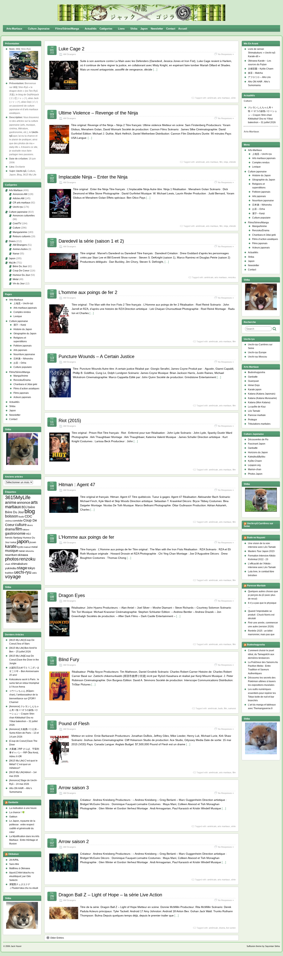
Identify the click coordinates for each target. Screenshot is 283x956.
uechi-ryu (22, 572)
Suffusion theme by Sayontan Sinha (263, 946)
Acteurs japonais (22, 397)
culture (21, 524)
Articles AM (18, 198)
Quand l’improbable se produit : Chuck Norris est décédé (261, 615)
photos (12, 558)
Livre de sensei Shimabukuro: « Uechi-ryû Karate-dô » (261, 53)
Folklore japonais (22, 345)
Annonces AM (20, 194)
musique (11, 551)
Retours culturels (21, 236)
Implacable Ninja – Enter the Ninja (93, 177)
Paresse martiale (257, 415)
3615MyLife (17, 497)
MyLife (12, 262)
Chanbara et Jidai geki (25, 384)
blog (29, 511)
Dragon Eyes (72, 595)
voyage (13, 576)
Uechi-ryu (18, 207)
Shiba (133, 28)
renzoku (232, 277)
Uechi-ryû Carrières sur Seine (258, 525)
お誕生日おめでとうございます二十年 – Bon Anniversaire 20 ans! (24, 671)
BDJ (25, 507)
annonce (23, 503)
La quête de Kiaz (257, 406)
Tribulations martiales (259, 424)
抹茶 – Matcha (255, 73)
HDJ (28, 534)
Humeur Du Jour (21, 275)
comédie (17, 520)
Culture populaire (22, 367)
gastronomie (15, 533)
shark (7, 564)
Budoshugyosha (256, 372)
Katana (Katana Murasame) (262, 398)
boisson (11, 516)
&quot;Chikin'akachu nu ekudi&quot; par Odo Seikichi (21, 876)
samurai (232, 708)
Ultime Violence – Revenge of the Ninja (98, 112)
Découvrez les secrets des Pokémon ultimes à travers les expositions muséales (262, 681)
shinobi (232, 162)
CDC (28, 516)
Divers (12, 241)
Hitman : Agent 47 (77, 484)
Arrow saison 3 (74, 787)
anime (10, 502)
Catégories (106, 28)
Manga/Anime (20, 375)
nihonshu (29, 551)
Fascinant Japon (256, 443)
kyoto (20, 546)
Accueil (182, 28)
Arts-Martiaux (14, 28)
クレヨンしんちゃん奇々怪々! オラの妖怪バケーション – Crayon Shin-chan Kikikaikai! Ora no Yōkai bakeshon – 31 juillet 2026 (262, 115)
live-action (231, 928)
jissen (32, 542)
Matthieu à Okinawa (19, 868)
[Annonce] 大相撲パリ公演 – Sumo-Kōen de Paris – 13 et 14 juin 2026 (24, 733)
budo (220, 708)
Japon (144, 28)
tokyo (31, 568)
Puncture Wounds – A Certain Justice (96, 356)
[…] (155, 69)
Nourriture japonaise (24, 354)
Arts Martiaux (16, 190)
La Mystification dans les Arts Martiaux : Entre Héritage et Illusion (24, 840)
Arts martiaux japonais (25, 308)
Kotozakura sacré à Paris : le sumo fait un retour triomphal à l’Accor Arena (24, 683)
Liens (121, 28)
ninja (226, 162)
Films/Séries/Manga (67, 28)
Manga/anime (20, 232)
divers (30, 525)
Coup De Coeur (21, 270)
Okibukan (13, 854)
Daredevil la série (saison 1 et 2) (91, 241)
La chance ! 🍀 (17, 812)
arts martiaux (224, 98)
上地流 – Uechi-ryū (23, 303)
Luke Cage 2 (71, 48)
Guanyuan (253, 381)
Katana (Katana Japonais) (261, 393)
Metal (15, 279)
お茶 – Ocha (19, 363)
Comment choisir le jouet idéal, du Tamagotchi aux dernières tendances (261, 654)
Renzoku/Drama (22, 380)
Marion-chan (254, 469)
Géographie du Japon (24, 333)
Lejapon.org (254, 465)
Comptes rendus (22, 312)
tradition (9, 573)
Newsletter (157, 28)
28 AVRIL (14, 860)
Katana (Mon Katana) (259, 402)
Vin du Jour (19, 283)
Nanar (16, 253)
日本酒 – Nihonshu (23, 358)
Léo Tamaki (254, 411)
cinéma (8, 521)
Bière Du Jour (20, 266)
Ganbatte (13, 802)
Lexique (17, 316)
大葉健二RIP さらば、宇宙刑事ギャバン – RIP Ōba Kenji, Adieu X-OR (24, 753)
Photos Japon (255, 473)
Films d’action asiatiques (26, 388)
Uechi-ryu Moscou (257, 356)
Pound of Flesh (74, 723)
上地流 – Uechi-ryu (262, 154)
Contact (170, 28)
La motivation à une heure (23, 808)
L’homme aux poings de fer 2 (88, 292)
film (221, 162)
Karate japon (254, 389)
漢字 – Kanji (19, 324)
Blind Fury (69, 659)
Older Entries (57, 938)
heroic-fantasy (13, 537)
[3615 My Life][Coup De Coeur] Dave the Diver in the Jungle (24, 660)
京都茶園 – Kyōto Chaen (260, 68)
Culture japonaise (38, 28)
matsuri (27, 547)
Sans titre (14, 864)
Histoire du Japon (22, 329)
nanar (22, 551)
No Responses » (226, 54)
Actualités (90, 28)
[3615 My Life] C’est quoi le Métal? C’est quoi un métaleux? (23, 764)
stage (22, 568)
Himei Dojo (254, 385)
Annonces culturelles (24, 215)
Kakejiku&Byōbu (256, 456)
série (233, 98)
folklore (26, 529)
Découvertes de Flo (258, 439)
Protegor (252, 419)
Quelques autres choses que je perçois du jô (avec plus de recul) (263, 595)
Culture (16, 227)
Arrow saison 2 (74, 841)
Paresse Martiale (256, 585)
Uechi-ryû (21, 171)
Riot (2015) (70, 420)
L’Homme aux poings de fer (86, 537)
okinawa (23, 554)
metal (34, 546)
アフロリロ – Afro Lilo (259, 77)
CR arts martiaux (21, 202)
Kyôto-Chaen (255, 461)
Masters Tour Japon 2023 (261, 551)
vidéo (34, 573)
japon (23, 541)
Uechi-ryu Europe (257, 352)
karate (11, 546)
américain (211, 98)
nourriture (11, 554)
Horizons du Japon (258, 452)
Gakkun (13, 816)
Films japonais (21, 393)
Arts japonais (20, 350)
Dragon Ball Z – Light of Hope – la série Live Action (110, 894)
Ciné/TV (17, 223)
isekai (13, 542)
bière (31, 507)
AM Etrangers (69, 54)
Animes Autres (20, 249)
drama (222, 928)
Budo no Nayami (256, 537)
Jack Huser (16, 946)
